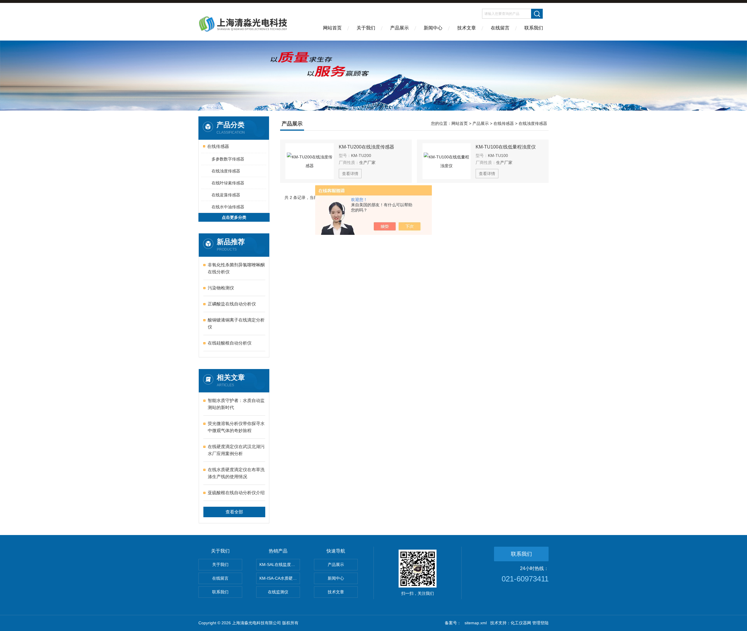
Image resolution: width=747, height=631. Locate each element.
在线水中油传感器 (228, 206)
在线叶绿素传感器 (228, 183)
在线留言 (500, 27)
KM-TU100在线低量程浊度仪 (506, 146)
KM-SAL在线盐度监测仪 (279, 564)
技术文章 (466, 27)
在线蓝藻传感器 (226, 195)
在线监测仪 (278, 592)
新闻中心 (433, 27)
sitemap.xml (476, 622)
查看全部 (234, 511)
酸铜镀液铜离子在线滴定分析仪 (236, 323)
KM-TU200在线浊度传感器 (366, 146)
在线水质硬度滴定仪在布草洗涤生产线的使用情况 (236, 473)
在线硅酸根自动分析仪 (230, 342)
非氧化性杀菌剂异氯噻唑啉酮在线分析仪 (236, 268)
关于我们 (366, 27)
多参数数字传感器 (228, 159)
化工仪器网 (521, 622)
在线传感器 (218, 146)
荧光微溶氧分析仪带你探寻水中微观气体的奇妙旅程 (236, 427)
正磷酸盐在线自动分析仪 (232, 303)
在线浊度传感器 (226, 171)
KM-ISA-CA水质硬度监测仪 (279, 578)
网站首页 (332, 27)
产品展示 (399, 27)
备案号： (453, 622)
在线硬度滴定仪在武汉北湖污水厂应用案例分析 (236, 450)
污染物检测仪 (221, 287)
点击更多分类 (234, 217)
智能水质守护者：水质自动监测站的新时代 (236, 404)
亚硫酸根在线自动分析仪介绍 (236, 492)
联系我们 (533, 27)
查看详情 (350, 173)
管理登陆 (540, 622)
